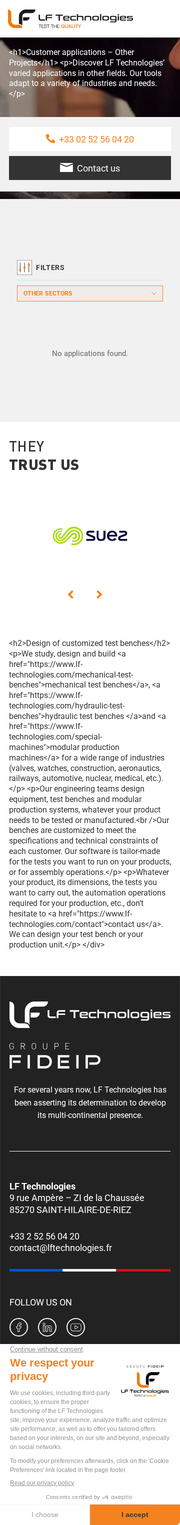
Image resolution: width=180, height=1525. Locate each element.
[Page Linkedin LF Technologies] (47, 1329)
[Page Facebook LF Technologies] (19, 1329)
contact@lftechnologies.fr (61, 1247)
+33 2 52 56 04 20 (45, 1236)
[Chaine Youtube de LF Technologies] (75, 1329)
